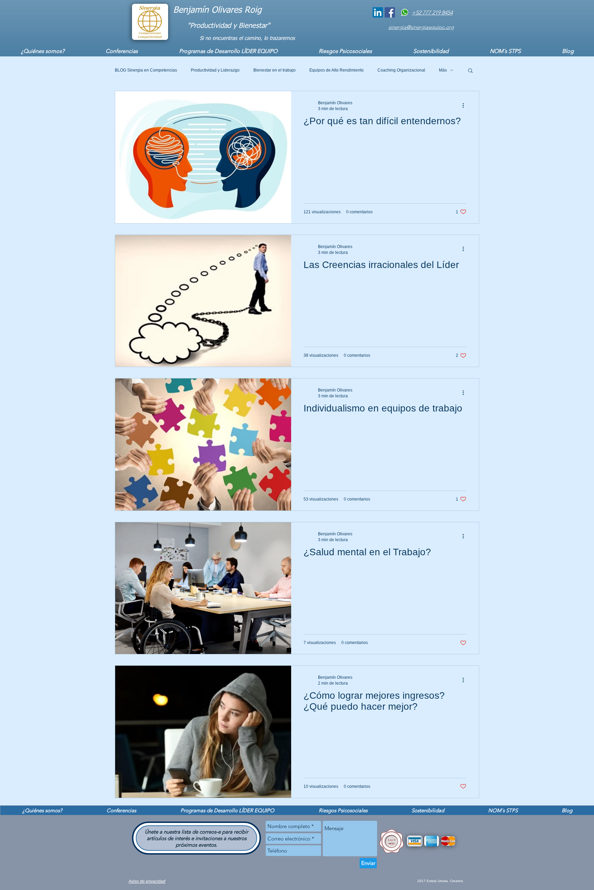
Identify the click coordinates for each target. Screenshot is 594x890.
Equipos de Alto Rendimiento (336, 70)
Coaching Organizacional (401, 70)
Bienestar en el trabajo (274, 70)
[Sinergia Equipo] (390, 12)
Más (443, 70)
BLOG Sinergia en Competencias (146, 70)
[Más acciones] (465, 105)
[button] (470, 71)
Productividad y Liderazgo (215, 70)
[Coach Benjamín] (378, 12)
